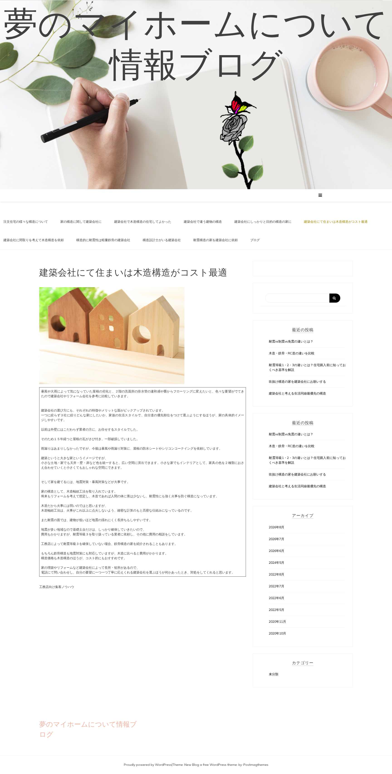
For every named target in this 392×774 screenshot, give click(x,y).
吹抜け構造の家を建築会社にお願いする (297, 382)
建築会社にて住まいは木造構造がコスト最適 (336, 222)
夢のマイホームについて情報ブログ (196, 44)
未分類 (273, 674)
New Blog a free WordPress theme (210, 765)
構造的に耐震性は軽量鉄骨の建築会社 (103, 240)
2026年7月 (276, 539)
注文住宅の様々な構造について (25, 222)
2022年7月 (276, 586)
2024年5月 (276, 563)
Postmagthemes (255, 765)
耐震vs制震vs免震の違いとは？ (291, 341)
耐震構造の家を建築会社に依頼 (215, 240)
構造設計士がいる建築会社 (162, 240)
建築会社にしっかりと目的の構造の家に (263, 222)
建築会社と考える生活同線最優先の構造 (297, 393)
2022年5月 (276, 610)
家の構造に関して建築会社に (81, 222)
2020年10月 (277, 633)
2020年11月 (277, 622)
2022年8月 (276, 574)
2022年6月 (276, 598)
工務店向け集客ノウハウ (56, 587)
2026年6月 (276, 551)
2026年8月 (276, 527)
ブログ (255, 240)
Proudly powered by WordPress (148, 765)
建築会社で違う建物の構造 (203, 222)
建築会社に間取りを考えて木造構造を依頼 (33, 240)
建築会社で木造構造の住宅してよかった (142, 222)
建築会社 (139, 572)
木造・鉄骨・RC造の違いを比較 (291, 353)
